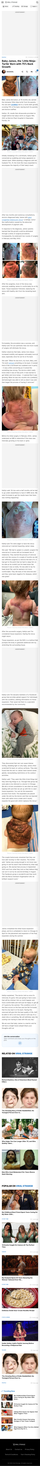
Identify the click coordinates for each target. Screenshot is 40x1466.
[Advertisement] (20, 34)
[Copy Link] (27, 72)
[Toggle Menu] (2, 2)
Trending (16, 6)
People (4, 57)
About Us (9, 1449)
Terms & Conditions (11, 1454)
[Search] (37, 2)
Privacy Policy (29, 1449)
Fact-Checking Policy (28, 1454)
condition (14, 105)
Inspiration (35, 6)
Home (6, 6)
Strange (25, 6)
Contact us (18, 1449)
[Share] (22, 72)
